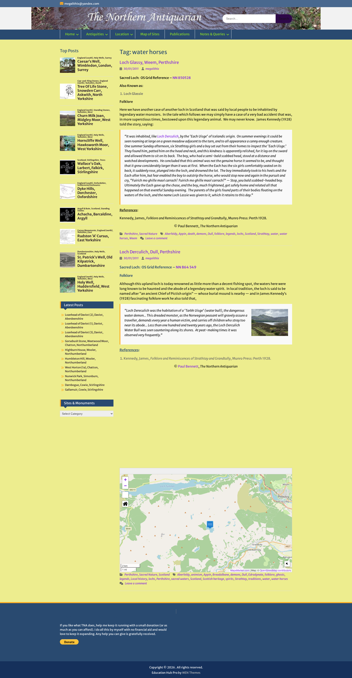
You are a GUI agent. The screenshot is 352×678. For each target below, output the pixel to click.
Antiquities (95, 34)
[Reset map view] (125, 504)
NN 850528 (182, 78)
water (274, 234)
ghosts (280, 574)
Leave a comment (156, 238)
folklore (219, 234)
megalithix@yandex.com (81, 4)
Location (122, 34)
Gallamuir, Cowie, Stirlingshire (84, 389)
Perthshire (131, 234)
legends (230, 234)
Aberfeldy (171, 234)
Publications (180, 34)
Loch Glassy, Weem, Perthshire (149, 62)
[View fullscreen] (125, 495)
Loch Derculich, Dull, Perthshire (150, 251)
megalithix (152, 69)
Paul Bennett (188, 366)
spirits (229, 579)
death (191, 234)
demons (201, 234)
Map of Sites (150, 34)
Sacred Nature (148, 234)
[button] (210, 524)
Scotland (250, 234)
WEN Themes (191, 673)
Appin (182, 234)
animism (196, 574)
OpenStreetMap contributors (275, 570)
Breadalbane (220, 574)
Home (70, 34)
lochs (240, 234)
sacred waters (180, 579)
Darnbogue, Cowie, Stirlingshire (84, 385)
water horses (279, 579)
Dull (210, 234)
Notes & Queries (212, 34)
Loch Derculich (168, 136)
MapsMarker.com (239, 570)
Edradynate (255, 574)
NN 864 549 (186, 267)
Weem (133, 238)
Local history (139, 579)
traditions (254, 579)
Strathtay (263, 234)
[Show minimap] (287, 564)
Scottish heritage (213, 579)
